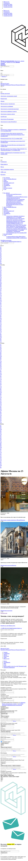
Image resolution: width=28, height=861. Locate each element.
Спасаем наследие (7, 6)
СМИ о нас (3, 172)
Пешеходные (4, 98)
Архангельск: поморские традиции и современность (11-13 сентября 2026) (15, 217)
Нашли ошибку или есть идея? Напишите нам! (14, 666)
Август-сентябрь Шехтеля (9, 179)
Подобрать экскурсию (6, 240)
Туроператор (6, 3)
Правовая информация (9, 667)
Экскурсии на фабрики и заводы (9, 111)
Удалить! (3, 709)
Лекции (2, 101)
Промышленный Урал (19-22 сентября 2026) (11, 138)
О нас (4, 189)
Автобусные (4, 116)
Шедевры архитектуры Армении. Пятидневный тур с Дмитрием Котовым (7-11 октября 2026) (14, 149)
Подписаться (4, 852)
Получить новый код (5, 731)
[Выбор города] (6, 76)
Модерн (14, 565)
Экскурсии (6, 656)
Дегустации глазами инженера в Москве (10, 520)
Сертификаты (6, 185)
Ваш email (3, 851)
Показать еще (4, 613)
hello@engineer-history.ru (15, 241)
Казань (9, 84)
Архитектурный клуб (8, 182)
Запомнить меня (6, 741)
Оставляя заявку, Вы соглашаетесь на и (13, 704)
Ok (1, 778)
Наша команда (4, 164)
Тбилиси (13, 84)
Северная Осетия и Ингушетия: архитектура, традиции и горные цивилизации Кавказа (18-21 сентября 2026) (12, 135)
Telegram (14, 721)
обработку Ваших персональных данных (13, 703)
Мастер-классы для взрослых (8, 103)
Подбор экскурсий (5, 93)
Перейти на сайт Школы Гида (8, 625)
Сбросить (3, 763)
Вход (2, 744)
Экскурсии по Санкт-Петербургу (9, 121)
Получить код (4, 713)
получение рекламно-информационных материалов (12, 704)
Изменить (3, 726)
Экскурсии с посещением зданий (9, 96)
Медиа (2, 166)
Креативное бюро (7, 4)
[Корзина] (3, 86)
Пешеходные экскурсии (6, 565)
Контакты (3, 174)
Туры (4, 186)
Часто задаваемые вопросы (7, 169)
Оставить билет (4, 707)
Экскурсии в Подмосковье (7, 119)
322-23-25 (5, 241)
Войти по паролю (5, 716)
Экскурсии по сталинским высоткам (10, 108)
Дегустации (6, 184)
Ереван (18, 84)
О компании (4, 161)
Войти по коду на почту (6, 747)
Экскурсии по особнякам (7, 106)
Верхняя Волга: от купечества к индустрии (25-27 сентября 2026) (16, 225)
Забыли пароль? (4, 743)
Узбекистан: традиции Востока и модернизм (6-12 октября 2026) (15, 227)
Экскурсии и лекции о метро (8, 114)
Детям (4, 180)
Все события (6, 177)
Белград (23, 84)
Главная (5, 652)
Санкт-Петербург (5, 84)
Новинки (5, 181)
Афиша (5, 654)
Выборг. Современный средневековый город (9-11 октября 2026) (16, 232)
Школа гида (6, 1)
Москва (3, 83)
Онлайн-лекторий (7, 5)
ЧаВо (4, 663)
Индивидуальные (7, 188)
